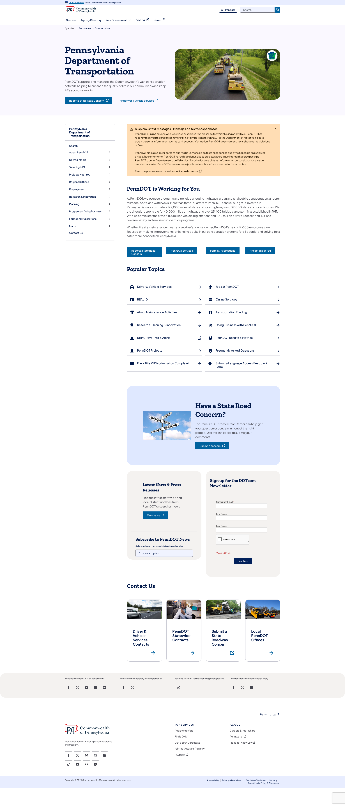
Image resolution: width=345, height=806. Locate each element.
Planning (74, 204)
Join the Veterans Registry (190, 748)
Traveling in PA (77, 167)
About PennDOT (78, 152)
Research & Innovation (82, 196)
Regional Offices (79, 181)
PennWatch (236, 736)
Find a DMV (181, 736)
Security (273, 780)
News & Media (77, 159)
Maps (72, 226)
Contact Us (76, 232)
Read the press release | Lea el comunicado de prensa (166, 171)
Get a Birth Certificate (187, 742)
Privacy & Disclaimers (232, 780)
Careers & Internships (242, 730)
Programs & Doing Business (85, 211)
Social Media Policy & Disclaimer (263, 783)
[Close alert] (275, 128)
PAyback (180, 754)
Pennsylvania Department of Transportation (79, 132)
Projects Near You (79, 174)
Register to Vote (184, 730)
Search (73, 145)
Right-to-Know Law (241, 742)
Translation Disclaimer (256, 780)
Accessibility (213, 780)
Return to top (268, 714)
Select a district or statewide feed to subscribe (159, 546)
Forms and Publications (82, 218)
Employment (77, 189)
